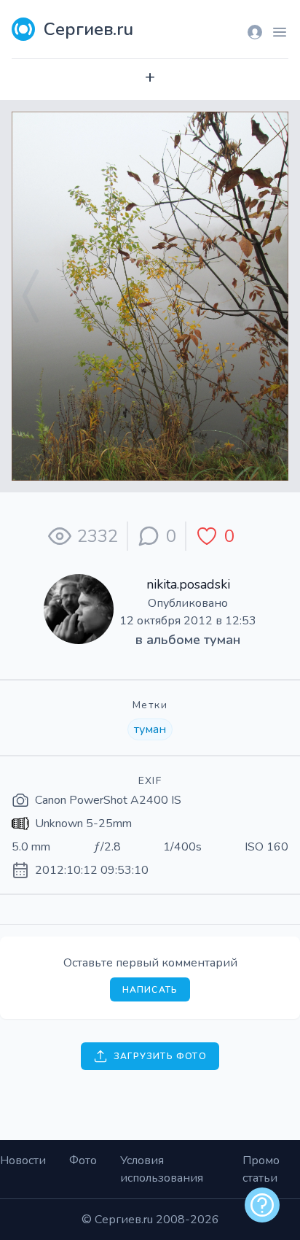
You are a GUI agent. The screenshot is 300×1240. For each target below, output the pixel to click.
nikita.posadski (188, 584)
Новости (23, 1160)
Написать (150, 990)
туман (222, 639)
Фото (83, 1160)
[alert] (262, 1204)
